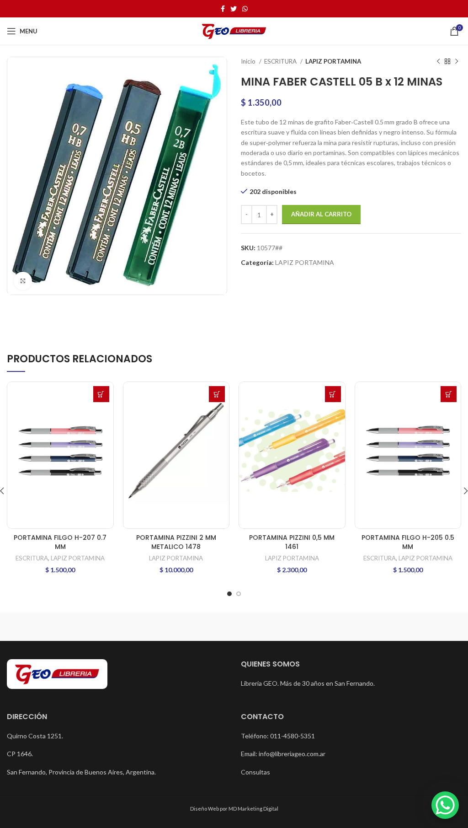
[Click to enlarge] (23, 281)
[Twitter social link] (233, 9)
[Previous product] (438, 61)
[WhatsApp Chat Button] (445, 805)
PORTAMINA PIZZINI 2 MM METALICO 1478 (176, 542)
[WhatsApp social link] (244, 9)
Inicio (249, 61)
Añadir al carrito (321, 214)
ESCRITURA (281, 61)
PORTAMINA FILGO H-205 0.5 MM (408, 542)
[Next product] (456, 61)
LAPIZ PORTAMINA (333, 61)
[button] (101, 394)
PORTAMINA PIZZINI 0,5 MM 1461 (292, 542)
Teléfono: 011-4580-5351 (278, 736)
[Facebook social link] (223, 9)
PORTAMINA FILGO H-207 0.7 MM (60, 542)
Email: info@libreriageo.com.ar (283, 754)
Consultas (255, 772)
